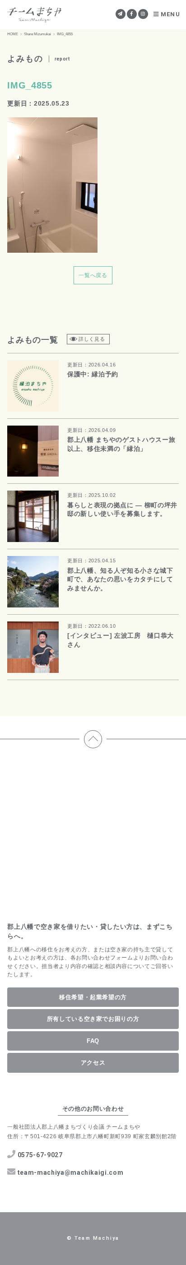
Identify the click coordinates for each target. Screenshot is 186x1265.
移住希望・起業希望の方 (93, 997)
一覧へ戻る (93, 275)
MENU (170, 14)
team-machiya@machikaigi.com (71, 1172)
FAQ (93, 1041)
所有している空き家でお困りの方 (93, 1018)
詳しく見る (92, 339)
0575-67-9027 (40, 1154)
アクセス (93, 1062)
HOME (12, 34)
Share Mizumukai (37, 34)
